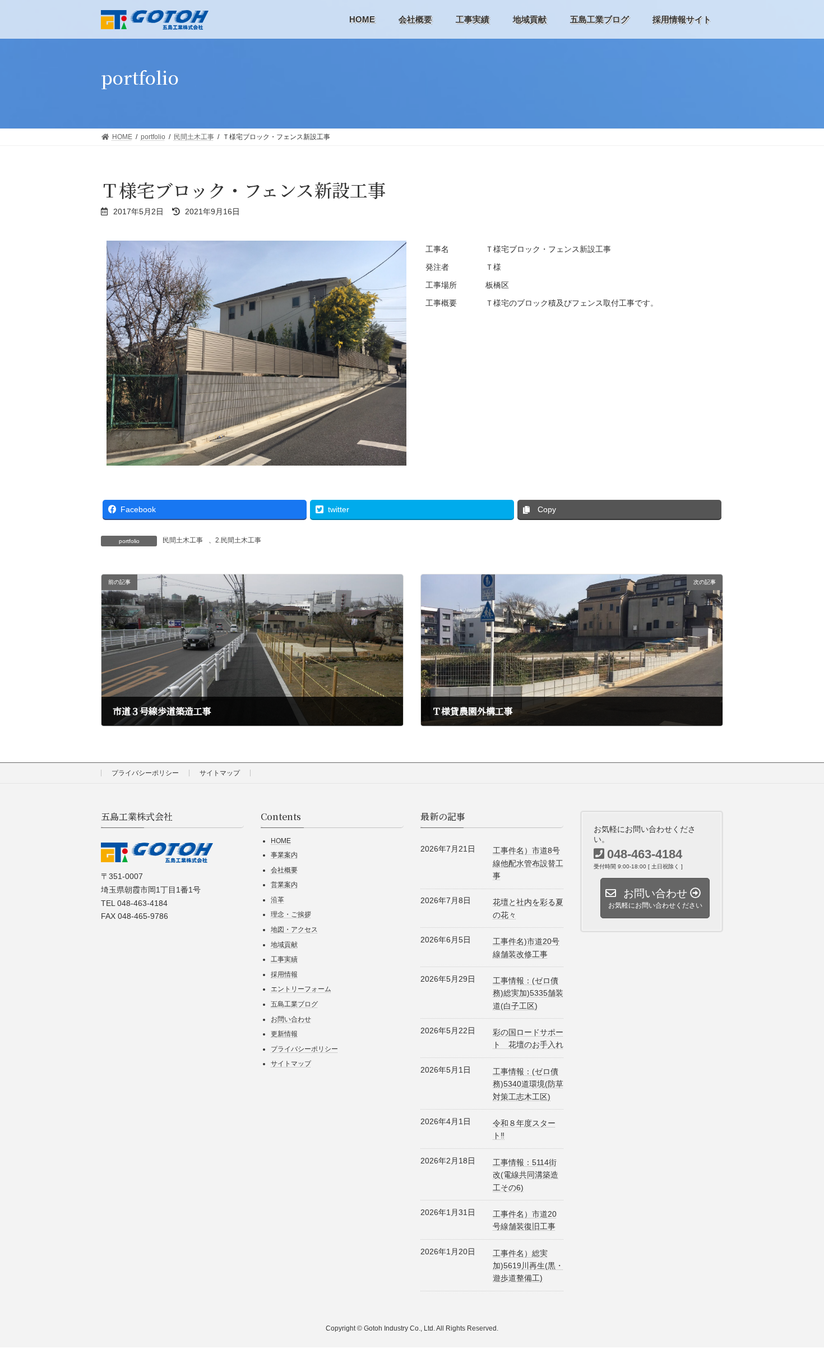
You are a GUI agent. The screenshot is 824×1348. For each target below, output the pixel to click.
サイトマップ (220, 773)
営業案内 (284, 885)
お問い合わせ (291, 1019)
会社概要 (284, 870)
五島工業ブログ (294, 1004)
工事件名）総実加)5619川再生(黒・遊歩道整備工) (528, 1266)
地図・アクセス (294, 929)
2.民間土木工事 (238, 540)
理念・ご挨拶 (291, 915)
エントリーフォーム (301, 989)
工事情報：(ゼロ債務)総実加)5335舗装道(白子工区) (528, 993)
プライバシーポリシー (145, 773)
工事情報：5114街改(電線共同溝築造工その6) (525, 1175)
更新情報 (284, 1034)
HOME (281, 841)
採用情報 (284, 974)
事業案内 (284, 855)
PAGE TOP (783, 1281)
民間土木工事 (183, 540)
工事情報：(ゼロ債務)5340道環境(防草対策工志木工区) (528, 1084)
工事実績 (284, 960)
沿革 (277, 900)
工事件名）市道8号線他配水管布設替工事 (528, 863)
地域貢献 (284, 945)
